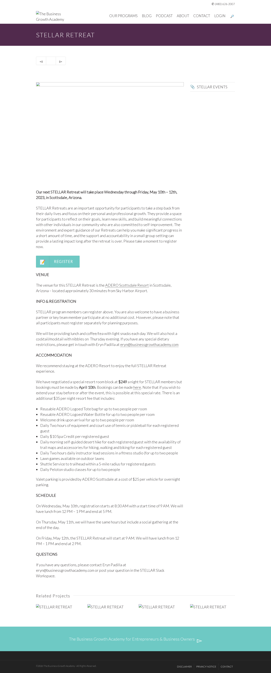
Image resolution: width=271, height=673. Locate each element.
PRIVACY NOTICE (206, 666)
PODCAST (164, 16)
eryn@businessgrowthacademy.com (149, 344)
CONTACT (201, 16)
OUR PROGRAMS (123, 16)
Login (219, 16)
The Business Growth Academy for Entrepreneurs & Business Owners (132, 638)
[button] (58, 262)
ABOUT (183, 16)
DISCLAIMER (184, 666)
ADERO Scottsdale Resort (127, 285)
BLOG (147, 16)
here (137, 387)
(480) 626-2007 (225, 4)
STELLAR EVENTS (212, 87)
